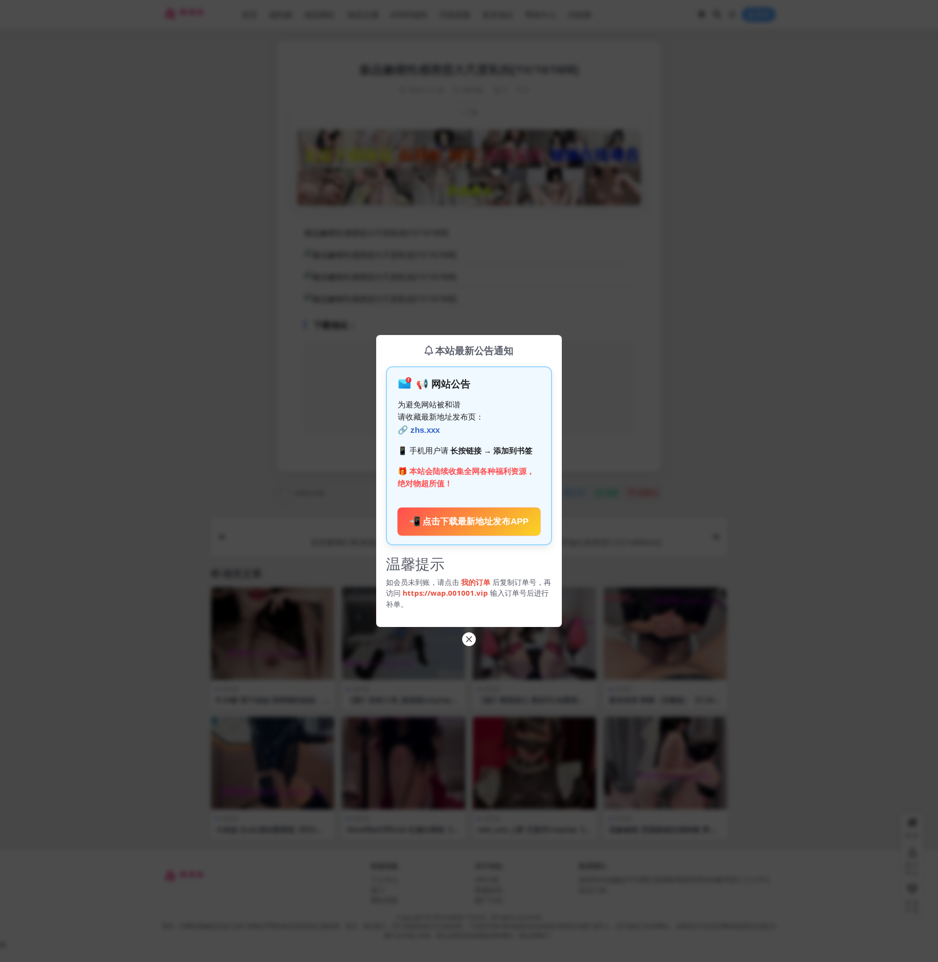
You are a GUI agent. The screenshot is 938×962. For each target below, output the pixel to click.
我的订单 (475, 582)
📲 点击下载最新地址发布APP (468, 521)
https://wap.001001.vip (446, 593)
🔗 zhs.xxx (419, 430)
